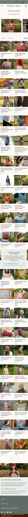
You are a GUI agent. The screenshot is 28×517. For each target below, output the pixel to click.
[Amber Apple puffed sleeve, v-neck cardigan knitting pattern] (7, 198)
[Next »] (18, 458)
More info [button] (4, 504)
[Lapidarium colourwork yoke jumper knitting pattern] (21, 217)
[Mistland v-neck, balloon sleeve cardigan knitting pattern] (21, 293)
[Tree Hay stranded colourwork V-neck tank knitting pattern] (7, 101)
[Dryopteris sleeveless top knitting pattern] (7, 369)
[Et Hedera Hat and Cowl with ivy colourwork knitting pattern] (7, 217)
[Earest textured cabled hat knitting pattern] (21, 387)
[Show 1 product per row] (24, 38)
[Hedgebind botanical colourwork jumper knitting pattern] (7, 140)
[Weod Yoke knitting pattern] (7, 387)
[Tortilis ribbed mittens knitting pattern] (7, 83)
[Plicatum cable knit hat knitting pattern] (21, 332)
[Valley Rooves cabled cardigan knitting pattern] (21, 83)
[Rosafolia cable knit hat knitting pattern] (7, 237)
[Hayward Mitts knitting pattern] (7, 46)
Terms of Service (13, 493)
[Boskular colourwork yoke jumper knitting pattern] (21, 405)
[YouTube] (7, 512)
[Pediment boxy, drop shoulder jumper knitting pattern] (7, 313)
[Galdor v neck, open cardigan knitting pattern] (21, 369)
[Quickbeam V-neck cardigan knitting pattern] (21, 64)
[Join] (23, 263)
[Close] (25, 251)
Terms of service (6, 516)
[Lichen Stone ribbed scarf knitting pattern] (21, 101)
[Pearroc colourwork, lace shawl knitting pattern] (21, 444)
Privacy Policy (4, 493)
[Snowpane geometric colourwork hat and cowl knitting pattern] (7, 405)
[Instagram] (4, 512)
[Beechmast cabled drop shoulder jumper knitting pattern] (7, 161)
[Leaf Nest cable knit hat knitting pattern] (7, 350)
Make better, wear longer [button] (9, 508)
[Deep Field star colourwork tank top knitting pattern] (21, 198)
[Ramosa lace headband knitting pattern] (21, 237)
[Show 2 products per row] (27, 38)
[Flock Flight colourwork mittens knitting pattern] (21, 121)
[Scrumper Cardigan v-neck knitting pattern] (21, 180)
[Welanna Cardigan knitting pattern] (7, 180)
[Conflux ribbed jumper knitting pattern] (21, 46)
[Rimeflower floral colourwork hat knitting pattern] (21, 313)
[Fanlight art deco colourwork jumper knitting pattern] (7, 274)
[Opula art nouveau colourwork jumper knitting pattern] (21, 350)
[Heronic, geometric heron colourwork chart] (7, 293)
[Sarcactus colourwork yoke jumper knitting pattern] (7, 425)
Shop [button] (2, 499)
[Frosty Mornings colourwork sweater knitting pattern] (7, 64)
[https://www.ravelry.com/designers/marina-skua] (10, 512)
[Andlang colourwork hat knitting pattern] (7, 444)
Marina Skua (7, 514)
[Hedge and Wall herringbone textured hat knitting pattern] (7, 121)
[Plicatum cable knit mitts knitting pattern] (7, 332)
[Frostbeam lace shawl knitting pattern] (21, 425)
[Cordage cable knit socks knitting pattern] (21, 274)
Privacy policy (19, 514)
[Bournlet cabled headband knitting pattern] (21, 161)
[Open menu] (3, 6)
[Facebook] (2, 512)
